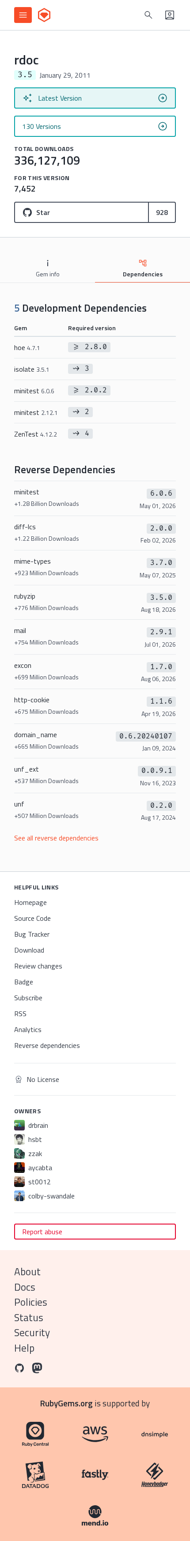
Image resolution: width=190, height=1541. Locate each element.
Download (29, 950)
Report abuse (42, 1231)
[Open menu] (23, 15)
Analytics (28, 1029)
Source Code (32, 918)
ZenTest (35, 434)
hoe (27, 347)
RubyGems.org (66, 1403)
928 (162, 212)
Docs (24, 1287)
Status (28, 1317)
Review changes (38, 966)
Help (24, 1348)
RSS (20, 1013)
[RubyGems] (44, 15)
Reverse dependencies (47, 1045)
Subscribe (28, 997)
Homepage (30, 902)
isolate (31, 369)
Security (32, 1332)
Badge (23, 981)
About (27, 1271)
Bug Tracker (31, 934)
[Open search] (148, 15)
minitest (34, 390)
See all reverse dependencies (56, 838)
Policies (30, 1302)
